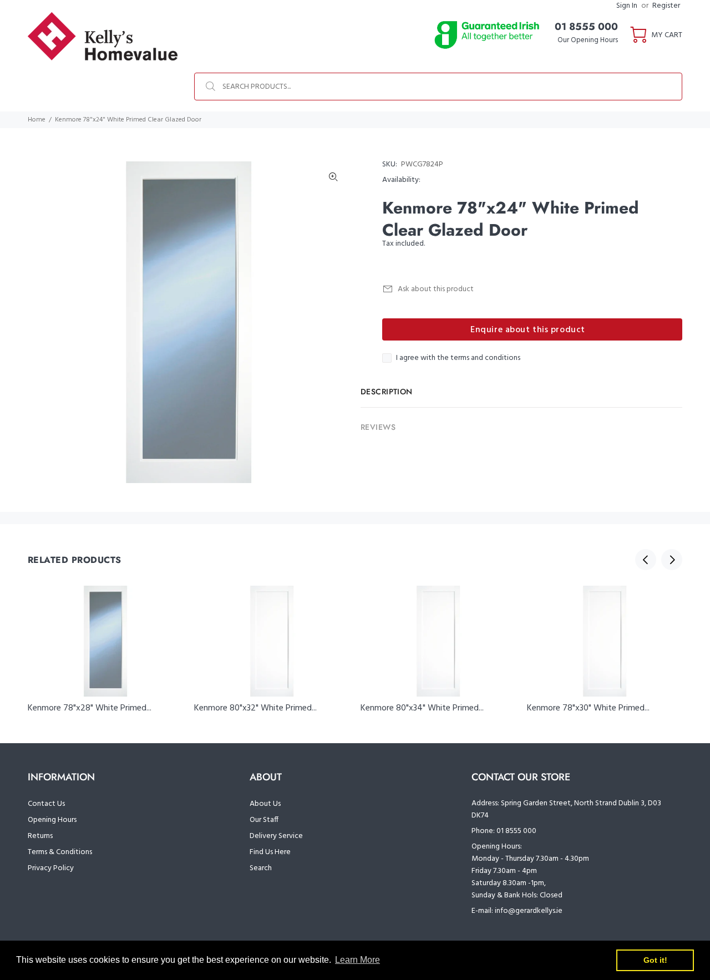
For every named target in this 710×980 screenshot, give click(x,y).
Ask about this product (436, 289)
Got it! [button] (655, 960)
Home (36, 119)
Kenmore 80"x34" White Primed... (422, 708)
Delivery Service (276, 836)
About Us (265, 804)
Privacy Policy (51, 868)
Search (261, 868)
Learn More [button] (357, 959)
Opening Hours (52, 820)
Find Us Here (270, 852)
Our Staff (264, 820)
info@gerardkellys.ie (528, 911)
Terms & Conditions (60, 852)
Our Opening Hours (587, 40)
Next (671, 559)
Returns (40, 836)
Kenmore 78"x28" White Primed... (89, 708)
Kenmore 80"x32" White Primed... (255, 708)
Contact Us (46, 804)
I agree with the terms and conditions (458, 358)
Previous (645, 559)
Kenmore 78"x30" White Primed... (588, 708)
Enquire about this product (527, 330)
